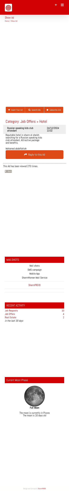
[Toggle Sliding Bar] (56, 5)
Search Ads (35, 109)
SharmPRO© (42, 489)
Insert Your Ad (16, 109)
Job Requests (11, 310)
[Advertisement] (34, 65)
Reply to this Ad (36, 154)
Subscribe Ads (54, 109)
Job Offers (28, 121)
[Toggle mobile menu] (62, 5)
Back (9, 171)
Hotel (43, 121)
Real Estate (10, 317)
